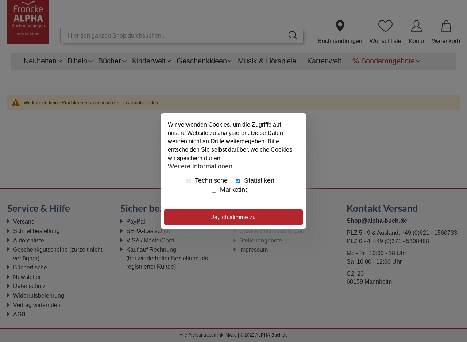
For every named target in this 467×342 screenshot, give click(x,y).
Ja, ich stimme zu (233, 217)
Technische (210, 180)
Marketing (233, 189)
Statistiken (258, 180)
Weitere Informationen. (201, 166)
